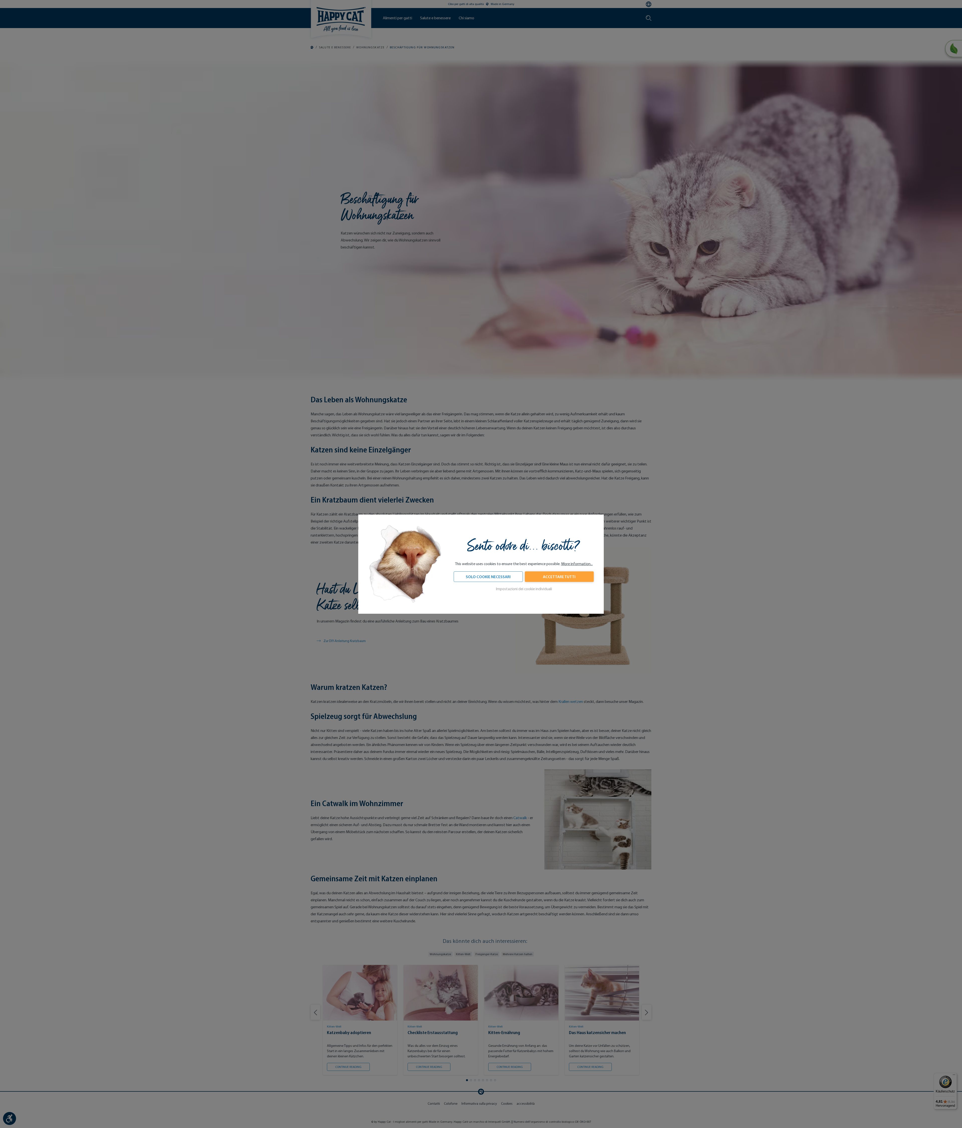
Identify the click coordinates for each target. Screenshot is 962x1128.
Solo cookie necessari (488, 576)
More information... (577, 563)
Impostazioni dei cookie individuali (524, 588)
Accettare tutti (559, 576)
